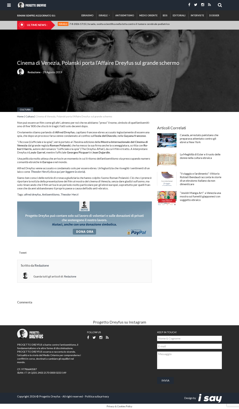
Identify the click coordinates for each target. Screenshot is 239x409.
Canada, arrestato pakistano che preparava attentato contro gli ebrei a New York (199, 138)
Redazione (34, 72)
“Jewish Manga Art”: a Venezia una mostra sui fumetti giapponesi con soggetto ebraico (200, 196)
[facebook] (189, 4)
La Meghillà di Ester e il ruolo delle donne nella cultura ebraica (200, 156)
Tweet (23, 252)
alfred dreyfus (32, 194)
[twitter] (195, 4)
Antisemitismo (50, 194)
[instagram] (202, 4)
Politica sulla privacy (97, 396)
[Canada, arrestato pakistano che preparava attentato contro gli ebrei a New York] (167, 140)
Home (20, 116)
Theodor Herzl (69, 194)
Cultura (25, 109)
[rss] (209, 4)
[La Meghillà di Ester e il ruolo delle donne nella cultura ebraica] (167, 160)
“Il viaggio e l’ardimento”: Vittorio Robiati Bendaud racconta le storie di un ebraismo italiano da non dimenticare (200, 179)
